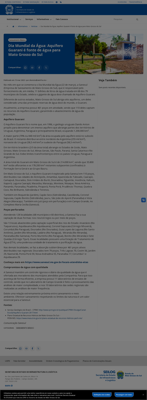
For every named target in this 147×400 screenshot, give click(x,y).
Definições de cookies (102, 395)
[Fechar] (143, 394)
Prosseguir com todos (124, 395)
